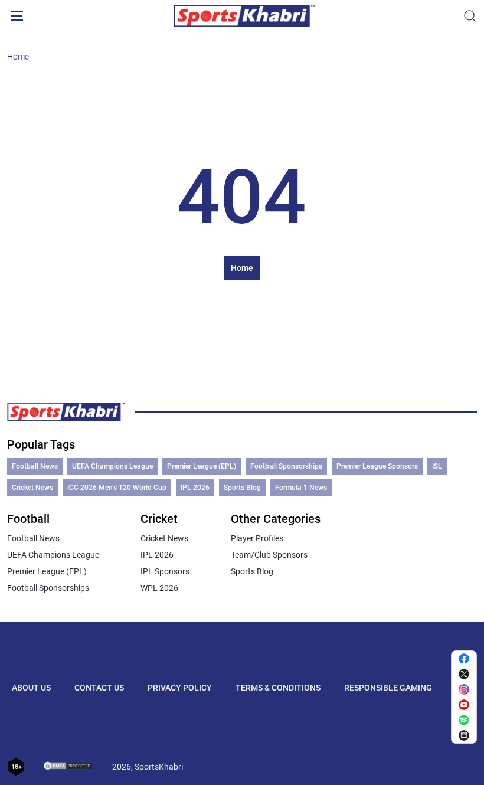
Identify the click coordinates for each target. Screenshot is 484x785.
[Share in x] (464, 674)
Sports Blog (242, 487)
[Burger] (16, 15)
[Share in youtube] (464, 704)
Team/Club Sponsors (269, 555)
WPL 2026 (159, 588)
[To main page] (244, 16)
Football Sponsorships (286, 466)
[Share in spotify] (464, 720)
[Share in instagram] (464, 689)
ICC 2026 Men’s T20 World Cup (116, 487)
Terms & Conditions (278, 687)
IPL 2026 (195, 487)
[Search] (470, 16)
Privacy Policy (180, 687)
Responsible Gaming (388, 687)
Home (18, 56)
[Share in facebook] (464, 658)
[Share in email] (464, 735)
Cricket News (32, 487)
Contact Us (99, 687)
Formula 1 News (301, 487)
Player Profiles (257, 538)
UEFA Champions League (112, 466)
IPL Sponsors (164, 571)
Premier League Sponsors (377, 466)
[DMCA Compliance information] (68, 767)
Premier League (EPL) (201, 466)
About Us (31, 687)
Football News (35, 466)
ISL (437, 466)
